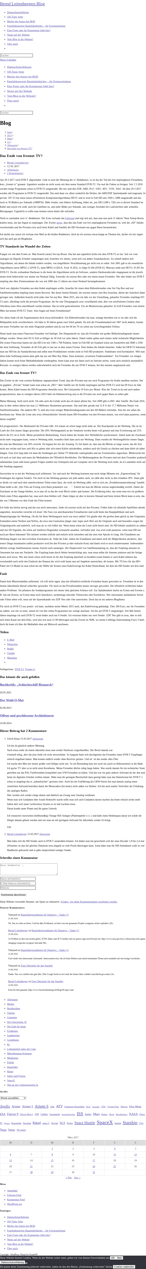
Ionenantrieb (54, 1114)
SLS (62, 1123)
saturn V (46, 1123)
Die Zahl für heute (16, 1026)
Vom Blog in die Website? (21, 95)
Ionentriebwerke (68, 1114)
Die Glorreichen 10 (17, 1022)
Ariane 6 (41, 1106)
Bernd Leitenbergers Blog (22, 3)
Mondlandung (121, 1114)
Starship (130, 1122)
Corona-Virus (113, 1107)
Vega (3, 1130)
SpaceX (11, 1080)
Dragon (124, 1106)
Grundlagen (13, 1040)
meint (59, 222)
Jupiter (88, 1114)
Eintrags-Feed (14, 1195)
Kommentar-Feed (16, 1199)
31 (94, 1172)
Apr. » (77, 1177)
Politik (10, 1062)
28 (31, 1172)
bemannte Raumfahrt (74, 1106)
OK (113, 1258)
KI (8, 1044)
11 (115, 1154)
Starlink (117, 1123)
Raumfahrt (12, 1067)
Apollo (5, 1106)
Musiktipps (12, 1058)
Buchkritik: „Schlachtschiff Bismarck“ (26, 684)
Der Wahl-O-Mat (12, 700)
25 (114, 1166)
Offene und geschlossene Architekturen (27, 715)
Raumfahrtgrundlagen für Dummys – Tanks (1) (45, 914)
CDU (103, 1106)
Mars (96, 1114)
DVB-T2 (19, 669)
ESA (3, 1114)
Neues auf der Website (19, 91)
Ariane (16, 1106)
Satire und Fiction (16, 1076)
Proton (7, 1123)
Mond (111, 1114)
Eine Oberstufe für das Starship (37, 965)
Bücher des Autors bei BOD (22, 76)
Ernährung (12, 1031)
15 (52, 1160)
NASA (133, 1114)
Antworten (37, 738)
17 (94, 1160)
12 (135, 1154)
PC (1, 1123)
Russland (27, 1123)
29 (52, 1172)
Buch (88, 1107)
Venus (11, 1130)
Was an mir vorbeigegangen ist (22, 1085)
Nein (119, 1258)
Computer (12, 1017)
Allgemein (13, 170)
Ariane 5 (27, 1106)
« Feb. (69, 1177)
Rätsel (10, 1071)
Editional (69, 218)
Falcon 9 (12, 1114)
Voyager (21, 1129)
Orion (142, 1114)
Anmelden (12, 1190)
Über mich (13, 100)
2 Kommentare (15, 173)
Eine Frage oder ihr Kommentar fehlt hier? (30, 86)
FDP (37, 1114)
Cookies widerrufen (124, 1266)
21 (31, 1166)
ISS (80, 1113)
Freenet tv (30, 669)
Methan (104, 1114)
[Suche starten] (35, 113)
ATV (59, 1106)
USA (141, 1123)
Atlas (52, 1107)
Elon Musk (135, 1106)
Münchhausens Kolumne (19, 1053)
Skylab (54, 1123)
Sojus (70, 1123)
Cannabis (96, 1107)
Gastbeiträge (13, 1035)
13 (10, 1160)
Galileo (44, 1114)
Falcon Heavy (26, 1114)
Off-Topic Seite (15, 71)
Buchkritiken (13, 1008)
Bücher (10, 1004)
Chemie (11, 1013)
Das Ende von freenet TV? (19, 148)
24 (94, 1166)
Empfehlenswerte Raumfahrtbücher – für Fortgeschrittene (39, 81)
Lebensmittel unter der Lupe (21, 1049)
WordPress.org (14, 1204)
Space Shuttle (84, 1123)
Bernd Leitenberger (18, 162)
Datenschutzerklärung (19, 67)
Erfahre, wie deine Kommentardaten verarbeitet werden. (89, 901)
